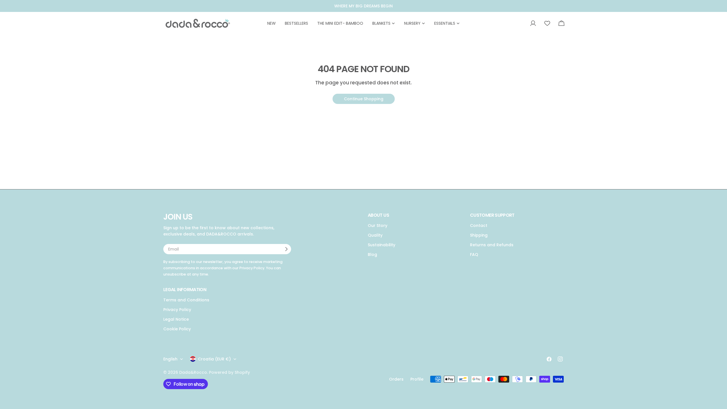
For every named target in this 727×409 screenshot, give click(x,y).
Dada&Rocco (193, 372)
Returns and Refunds (491, 245)
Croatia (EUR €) (214, 359)
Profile (416, 379)
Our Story (377, 225)
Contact (478, 225)
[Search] (519, 23)
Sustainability (381, 245)
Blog (372, 254)
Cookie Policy (177, 329)
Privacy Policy (177, 309)
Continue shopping (363, 99)
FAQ (474, 254)
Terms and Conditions (186, 300)
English (170, 359)
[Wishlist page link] (547, 23)
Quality (375, 235)
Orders (396, 379)
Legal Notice (176, 319)
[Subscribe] (286, 249)
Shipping (479, 235)
